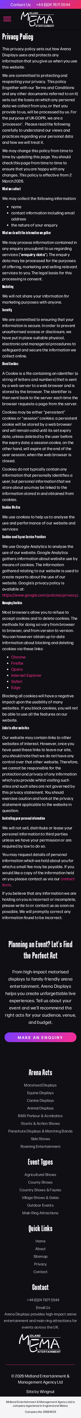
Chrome (18, 656)
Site (30, 1391)
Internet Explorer (26, 675)
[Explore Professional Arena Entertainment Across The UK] (38, 19)
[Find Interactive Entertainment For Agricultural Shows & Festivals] (40, 1343)
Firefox (17, 663)
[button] (7, 19)
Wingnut (47, 1391)
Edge (16, 687)
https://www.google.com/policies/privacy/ (40, 594)
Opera (17, 669)
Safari (16, 681)
